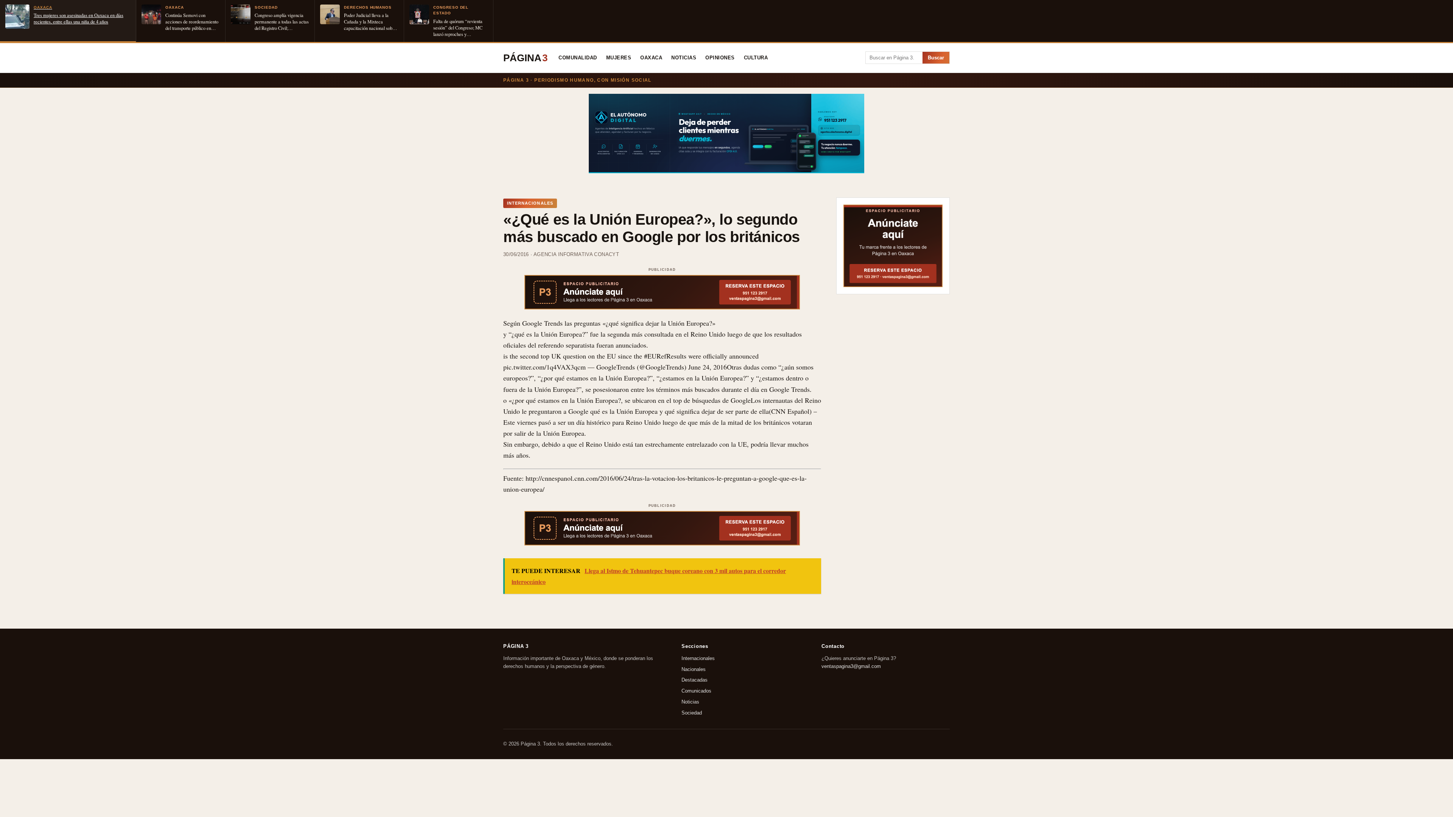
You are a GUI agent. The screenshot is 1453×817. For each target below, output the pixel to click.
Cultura (756, 58)
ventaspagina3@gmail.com (851, 666)
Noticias (683, 58)
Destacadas (694, 680)
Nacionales (693, 669)
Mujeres (619, 58)
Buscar (936, 58)
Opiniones (720, 58)
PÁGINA (525, 58)
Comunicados (696, 691)
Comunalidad (577, 58)
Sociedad (691, 713)
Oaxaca (651, 58)
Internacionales (698, 658)
